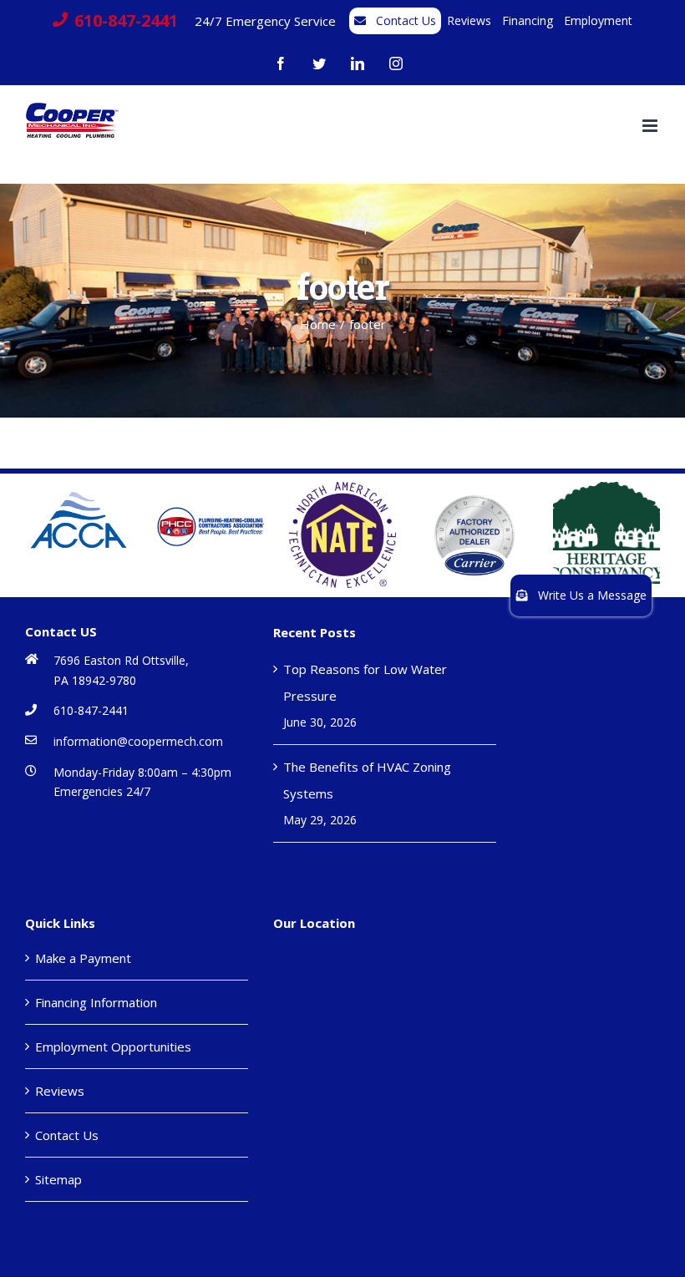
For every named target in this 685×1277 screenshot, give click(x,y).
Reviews (59, 1090)
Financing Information (96, 1002)
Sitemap (58, 1179)
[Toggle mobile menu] (651, 125)
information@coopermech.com (138, 741)
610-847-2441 (91, 710)
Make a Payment (83, 958)
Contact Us (67, 1135)
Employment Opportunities (113, 1046)
